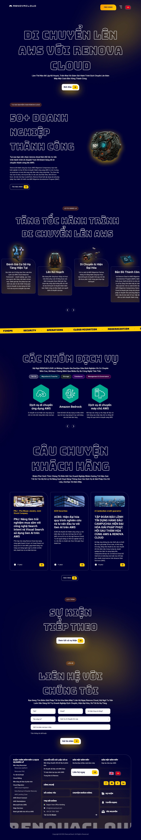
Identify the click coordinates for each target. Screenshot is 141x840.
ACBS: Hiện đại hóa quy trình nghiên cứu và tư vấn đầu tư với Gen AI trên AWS (67, 522)
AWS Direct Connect (20, 798)
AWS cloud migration (22, 788)
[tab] (34, 377)
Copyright (55, 834)
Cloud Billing (17, 778)
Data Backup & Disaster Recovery (26, 791)
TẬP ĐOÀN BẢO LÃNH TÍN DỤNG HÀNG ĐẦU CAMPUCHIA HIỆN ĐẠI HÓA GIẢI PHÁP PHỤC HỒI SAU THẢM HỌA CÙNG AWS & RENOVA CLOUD (109, 527)
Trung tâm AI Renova (51, 776)
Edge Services (18, 808)
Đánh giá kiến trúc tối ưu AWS (23, 811)
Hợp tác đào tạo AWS (108, 763)
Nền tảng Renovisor (20, 765)
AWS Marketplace (19, 801)
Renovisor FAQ (19, 771)
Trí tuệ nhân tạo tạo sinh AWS (54, 772)
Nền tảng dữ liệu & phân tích (23, 782)
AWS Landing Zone (21, 794)
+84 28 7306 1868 (52, 811)
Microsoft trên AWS (20, 805)
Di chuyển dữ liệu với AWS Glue (54, 769)
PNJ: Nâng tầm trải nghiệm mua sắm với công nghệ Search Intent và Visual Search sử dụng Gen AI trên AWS (29, 527)
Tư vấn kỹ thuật (18, 775)
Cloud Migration (18, 785)
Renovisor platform (21, 768)
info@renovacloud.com (54, 808)
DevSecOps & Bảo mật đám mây (84, 763)
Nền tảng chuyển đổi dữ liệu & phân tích (56, 764)
